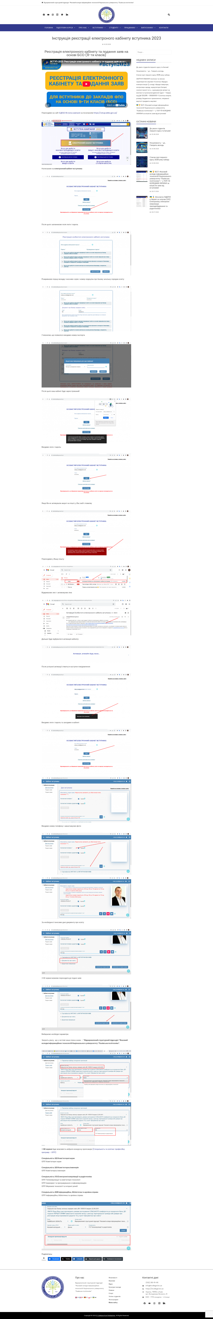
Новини (111, 1290)
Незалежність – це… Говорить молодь (150, 71)
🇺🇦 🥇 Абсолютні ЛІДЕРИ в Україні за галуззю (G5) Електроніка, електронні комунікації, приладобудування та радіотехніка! (160, 203)
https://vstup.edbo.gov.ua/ (105, 113)
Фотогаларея (113, 1299)
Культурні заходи (115, 1287)
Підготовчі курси (64, 27)
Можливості (113, 1278)
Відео (111, 1284)
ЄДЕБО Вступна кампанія (69, 113)
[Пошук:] (153, 52)
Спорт (111, 1293)
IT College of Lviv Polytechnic (105, 1315)
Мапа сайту (113, 1302)
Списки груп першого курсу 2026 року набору (153, 75)
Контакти (163, 27)
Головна (49, 27)
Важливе (112, 1281)
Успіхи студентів (114, 1296)
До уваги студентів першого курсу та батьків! (152, 67)
